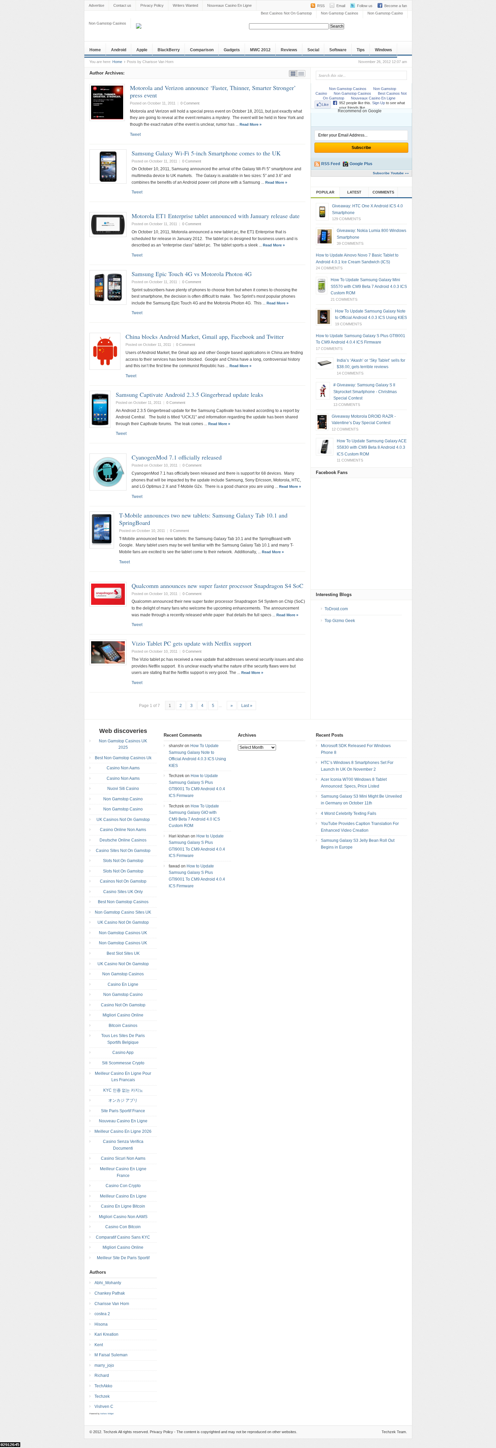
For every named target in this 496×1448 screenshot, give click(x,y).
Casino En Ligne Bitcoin (123, 1206)
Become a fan (395, 6)
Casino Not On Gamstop (123, 1005)
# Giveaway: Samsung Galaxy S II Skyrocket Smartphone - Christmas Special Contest (365, 392)
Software (338, 50)
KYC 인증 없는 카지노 (123, 1090)
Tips (361, 50)
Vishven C (103, 1406)
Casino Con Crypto (123, 1185)
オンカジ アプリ (123, 1100)
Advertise (96, 5)
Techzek (102, 1396)
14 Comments (350, 373)
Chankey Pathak (109, 1293)
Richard (101, 1375)
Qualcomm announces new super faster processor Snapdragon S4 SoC (217, 586)
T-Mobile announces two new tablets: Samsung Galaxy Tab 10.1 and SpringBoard (203, 519)
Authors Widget (107, 1414)
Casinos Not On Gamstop (123, 881)
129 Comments (346, 219)
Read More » (250, 124)
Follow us (365, 6)
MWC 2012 (260, 50)
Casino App (123, 1052)
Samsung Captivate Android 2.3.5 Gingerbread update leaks (189, 394)
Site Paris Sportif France (123, 1111)
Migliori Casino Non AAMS (123, 1216)
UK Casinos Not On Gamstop (123, 819)
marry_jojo (104, 1365)
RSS (321, 6)
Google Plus (361, 163)
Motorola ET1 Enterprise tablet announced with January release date (216, 216)
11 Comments (350, 460)
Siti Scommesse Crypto (123, 1063)
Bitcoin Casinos (123, 1025)
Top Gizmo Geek (340, 620)
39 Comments (350, 243)
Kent (98, 1344)
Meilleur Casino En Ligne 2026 (122, 1131)
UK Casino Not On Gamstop (123, 922)
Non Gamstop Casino (385, 13)
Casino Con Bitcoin (123, 1226)
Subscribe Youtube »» (391, 173)
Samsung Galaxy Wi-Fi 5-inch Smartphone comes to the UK (206, 153)
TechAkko (103, 1386)
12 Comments (345, 429)
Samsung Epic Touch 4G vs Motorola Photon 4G (192, 274)
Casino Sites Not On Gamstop (123, 850)
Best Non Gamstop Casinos (123, 901)
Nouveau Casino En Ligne (123, 1121)
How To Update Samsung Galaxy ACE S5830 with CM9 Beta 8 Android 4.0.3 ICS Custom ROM (372, 447)
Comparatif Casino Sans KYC (123, 1237)
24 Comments (329, 268)
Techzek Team (394, 1432)
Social (313, 50)
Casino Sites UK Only (123, 891)
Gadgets (232, 50)
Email (340, 6)
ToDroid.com (336, 609)
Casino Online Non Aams (123, 829)
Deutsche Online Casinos (123, 840)
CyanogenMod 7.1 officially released (177, 457)
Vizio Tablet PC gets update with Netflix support (191, 643)
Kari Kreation (106, 1334)
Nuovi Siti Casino (123, 788)
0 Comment (190, 103)
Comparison (202, 50)
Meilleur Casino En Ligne (123, 1196)
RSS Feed (330, 163)
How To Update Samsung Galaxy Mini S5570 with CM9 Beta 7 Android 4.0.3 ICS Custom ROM (369, 286)
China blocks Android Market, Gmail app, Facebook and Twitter (205, 336)
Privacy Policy (152, 5)
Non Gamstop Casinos (339, 13)
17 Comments (329, 349)
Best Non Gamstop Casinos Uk (123, 758)
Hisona (101, 1324)
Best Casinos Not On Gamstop (286, 13)
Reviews (289, 50)
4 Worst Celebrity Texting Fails (348, 813)
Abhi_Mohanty (107, 1282)
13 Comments (346, 405)
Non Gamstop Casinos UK (123, 932)
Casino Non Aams (123, 768)
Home (95, 50)
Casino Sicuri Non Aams (123, 1158)
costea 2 (102, 1313)
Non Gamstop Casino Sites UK (123, 912)
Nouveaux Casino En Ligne (229, 5)
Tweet (135, 134)
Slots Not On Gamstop (123, 860)
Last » (246, 705)
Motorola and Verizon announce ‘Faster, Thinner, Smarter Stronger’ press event (213, 91)
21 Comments (344, 299)
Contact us (122, 5)
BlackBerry (169, 50)
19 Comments (348, 324)
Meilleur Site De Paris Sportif (123, 1257)
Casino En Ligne (123, 984)
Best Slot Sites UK (123, 953)
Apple (141, 50)
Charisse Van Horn (111, 1303)
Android (118, 50)
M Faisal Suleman (111, 1355)
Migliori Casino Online (123, 1015)
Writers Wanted (185, 5)
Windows (383, 50)
